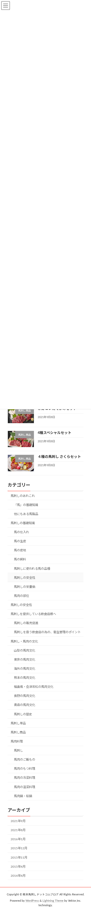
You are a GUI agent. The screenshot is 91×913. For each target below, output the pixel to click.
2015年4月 (18, 866)
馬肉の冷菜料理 (24, 777)
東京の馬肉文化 (24, 659)
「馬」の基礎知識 (26, 504)
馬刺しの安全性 (24, 577)
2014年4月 (18, 875)
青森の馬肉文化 (24, 704)
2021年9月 (18, 821)
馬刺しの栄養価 (24, 586)
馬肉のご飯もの (24, 759)
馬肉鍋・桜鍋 (23, 795)
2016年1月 (18, 839)
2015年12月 (19, 848)
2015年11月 (19, 857)
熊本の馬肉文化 (24, 677)
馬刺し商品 (18, 732)
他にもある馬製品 (26, 513)
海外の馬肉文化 (24, 668)
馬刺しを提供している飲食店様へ (33, 614)
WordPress (32, 901)
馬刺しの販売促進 (26, 623)
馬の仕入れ (21, 532)
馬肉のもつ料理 (24, 768)
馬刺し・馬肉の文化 (24, 641)
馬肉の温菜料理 (24, 786)
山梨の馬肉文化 (24, 650)
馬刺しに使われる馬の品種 (32, 568)
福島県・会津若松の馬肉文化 (33, 686)
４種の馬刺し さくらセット (59, 457)
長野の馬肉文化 (24, 695)
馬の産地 (20, 550)
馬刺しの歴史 (23, 714)
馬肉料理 (17, 741)
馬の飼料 (20, 559)
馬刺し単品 (18, 723)
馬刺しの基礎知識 (23, 523)
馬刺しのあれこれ (23, 495)
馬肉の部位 (21, 595)
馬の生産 (20, 541)
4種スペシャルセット (54, 432)
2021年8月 (18, 830)
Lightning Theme (52, 901)
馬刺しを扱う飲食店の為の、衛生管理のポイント (47, 632)
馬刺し (18, 750)
